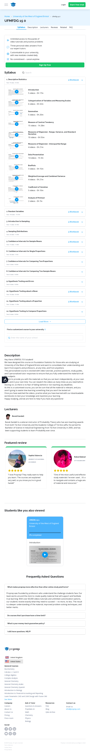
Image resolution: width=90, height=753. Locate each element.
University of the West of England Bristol (31, 16)
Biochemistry (9, 669)
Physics (28, 718)
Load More (43, 321)
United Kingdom (16, 657)
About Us (7, 709)
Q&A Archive (50, 712)
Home (7, 16)
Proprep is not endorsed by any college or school (73, 743)
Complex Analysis (11, 678)
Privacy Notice (8, 749)
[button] (6, 729)
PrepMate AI (30, 709)
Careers (7, 706)
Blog (47, 709)
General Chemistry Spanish (14, 687)
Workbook (74, 80)
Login (63, 5)
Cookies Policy (8, 747)
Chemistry (29, 715)
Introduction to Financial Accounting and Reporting (23, 693)
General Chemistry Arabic (14, 684)
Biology (28, 721)
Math (27, 712)
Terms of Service (8, 745)
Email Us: (73, 707)
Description (33, 27)
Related (63, 27)
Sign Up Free (45, 65)
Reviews (54, 27)
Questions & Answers (33, 706)
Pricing (6, 715)
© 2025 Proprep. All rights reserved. (13, 743)
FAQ (71, 27)
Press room (8, 718)
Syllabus (21, 27)
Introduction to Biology (13, 690)
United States (15, 661)
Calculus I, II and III (11, 672)
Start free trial (77, 4)
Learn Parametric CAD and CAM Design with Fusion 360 (25, 696)
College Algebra (10, 675)
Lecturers (44, 27)
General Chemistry (11, 681)
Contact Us (8, 712)
